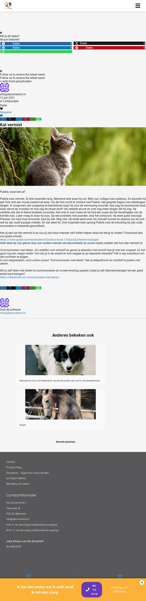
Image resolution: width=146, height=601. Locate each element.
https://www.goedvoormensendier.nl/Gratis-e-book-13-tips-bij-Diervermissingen (49, 239)
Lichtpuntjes (11, 101)
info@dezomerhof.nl (13, 94)
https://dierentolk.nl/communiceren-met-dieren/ (30, 277)
